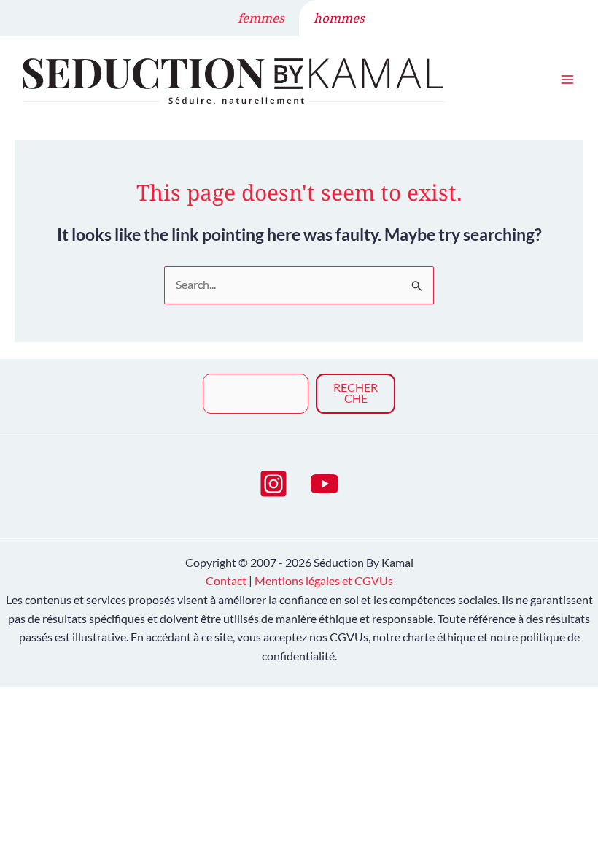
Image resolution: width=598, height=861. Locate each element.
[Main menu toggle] (567, 79)
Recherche (355, 393)
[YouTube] (324, 483)
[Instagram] (273, 483)
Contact (226, 580)
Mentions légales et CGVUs (324, 580)
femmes (261, 17)
